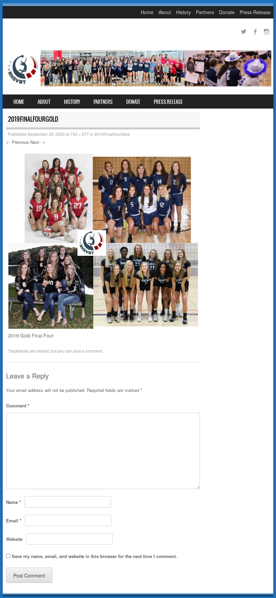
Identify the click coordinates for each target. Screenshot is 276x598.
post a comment (87, 351)
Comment (17, 405)
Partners (205, 12)
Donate (227, 12)
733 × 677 (79, 134)
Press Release (255, 12)
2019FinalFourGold (112, 134)
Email (13, 520)
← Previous (17, 142)
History (183, 12)
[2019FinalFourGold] (103, 326)
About (165, 12)
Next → (37, 142)
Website (14, 539)
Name (13, 502)
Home (147, 12)
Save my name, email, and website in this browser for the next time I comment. (94, 556)
